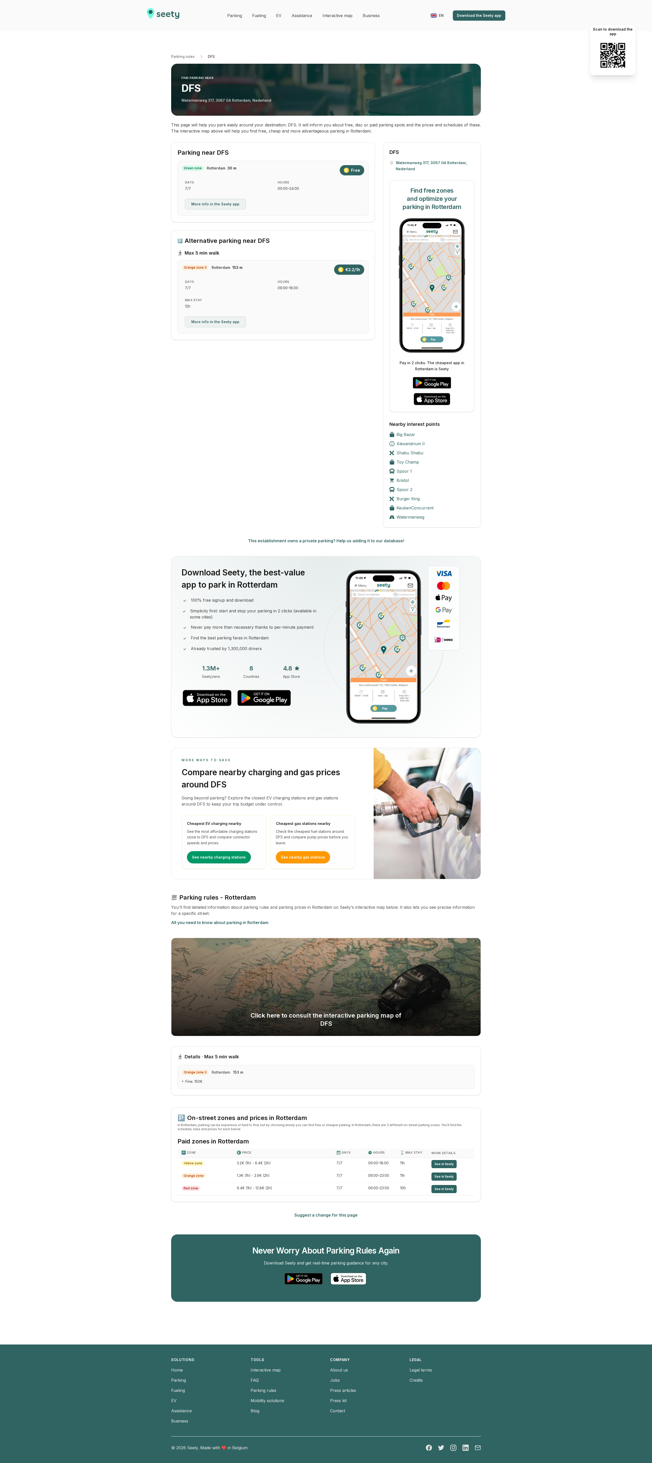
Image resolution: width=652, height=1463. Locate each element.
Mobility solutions (267, 1400)
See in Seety (444, 1164)
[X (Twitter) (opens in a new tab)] (441, 1448)
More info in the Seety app (215, 204)
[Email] (478, 1448)
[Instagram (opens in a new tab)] (453, 1448)
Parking (178, 1380)
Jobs (335, 1380)
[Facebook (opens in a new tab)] (429, 1448)
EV (173, 1400)
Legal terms (421, 1370)
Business (179, 1421)
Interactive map (266, 1370)
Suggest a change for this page (326, 1215)
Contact (337, 1410)
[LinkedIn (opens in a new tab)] (466, 1448)
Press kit (338, 1400)
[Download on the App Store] (432, 399)
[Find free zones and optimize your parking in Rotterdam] (432, 285)
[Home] (163, 15)
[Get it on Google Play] (432, 382)
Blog (255, 1410)
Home (177, 1370)
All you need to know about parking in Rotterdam (219, 922)
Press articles (343, 1390)
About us (339, 1370)
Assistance (181, 1410)
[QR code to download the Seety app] (612, 55)
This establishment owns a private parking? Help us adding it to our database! (326, 540)
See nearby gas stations (303, 857)
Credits (416, 1380)
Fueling (178, 1390)
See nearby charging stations (219, 857)
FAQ (255, 1380)
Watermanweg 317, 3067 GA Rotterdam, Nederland (226, 100)
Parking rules (183, 56)
